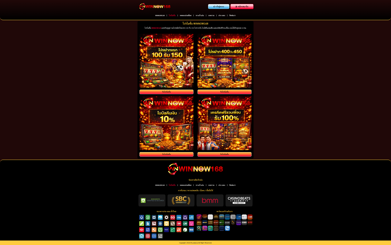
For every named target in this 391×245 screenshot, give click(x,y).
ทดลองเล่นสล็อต (185, 15)
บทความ (211, 15)
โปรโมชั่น (172, 15)
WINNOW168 (160, 15)
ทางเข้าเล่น (200, 15)
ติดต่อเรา (232, 15)
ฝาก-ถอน (222, 15)
